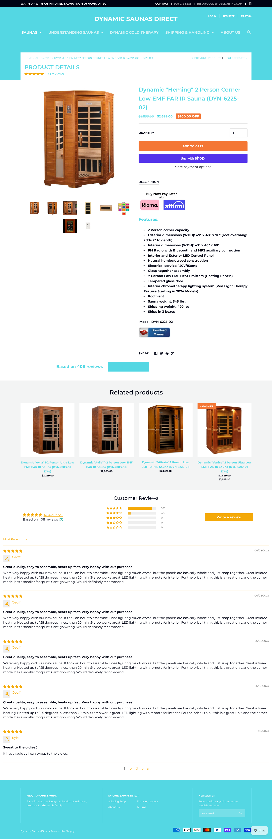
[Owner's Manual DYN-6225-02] (154, 343)
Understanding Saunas (74, 32)
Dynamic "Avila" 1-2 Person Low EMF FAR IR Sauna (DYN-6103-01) (106, 465)
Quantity (146, 133)
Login (212, 16)
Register (228, 16)
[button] (34, 74)
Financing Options (147, 801)
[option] (79, 139)
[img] (12, 551)
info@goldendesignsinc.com (219, 3)
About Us (114, 806)
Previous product (207, 57)
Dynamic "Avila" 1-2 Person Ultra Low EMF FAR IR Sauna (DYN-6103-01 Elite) (47, 467)
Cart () (246, 16)
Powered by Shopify (63, 831)
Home (28, 57)
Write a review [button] (229, 517)
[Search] (249, 34)
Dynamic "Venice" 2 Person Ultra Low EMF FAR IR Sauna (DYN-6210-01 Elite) (224, 467)
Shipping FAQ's (117, 801)
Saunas (30, 32)
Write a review (128, 367)
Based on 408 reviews (79, 366)
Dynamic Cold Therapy (134, 32)
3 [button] (137, 769)
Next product (235, 57)
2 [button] (131, 769)
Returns (141, 806)
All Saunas (43, 57)
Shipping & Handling (187, 32)
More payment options (193, 167)
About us (230, 32)
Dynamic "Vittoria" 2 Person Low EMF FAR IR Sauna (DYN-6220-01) (166, 464)
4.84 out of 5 (53, 515)
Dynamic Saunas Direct (136, 19)
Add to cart (193, 146)
